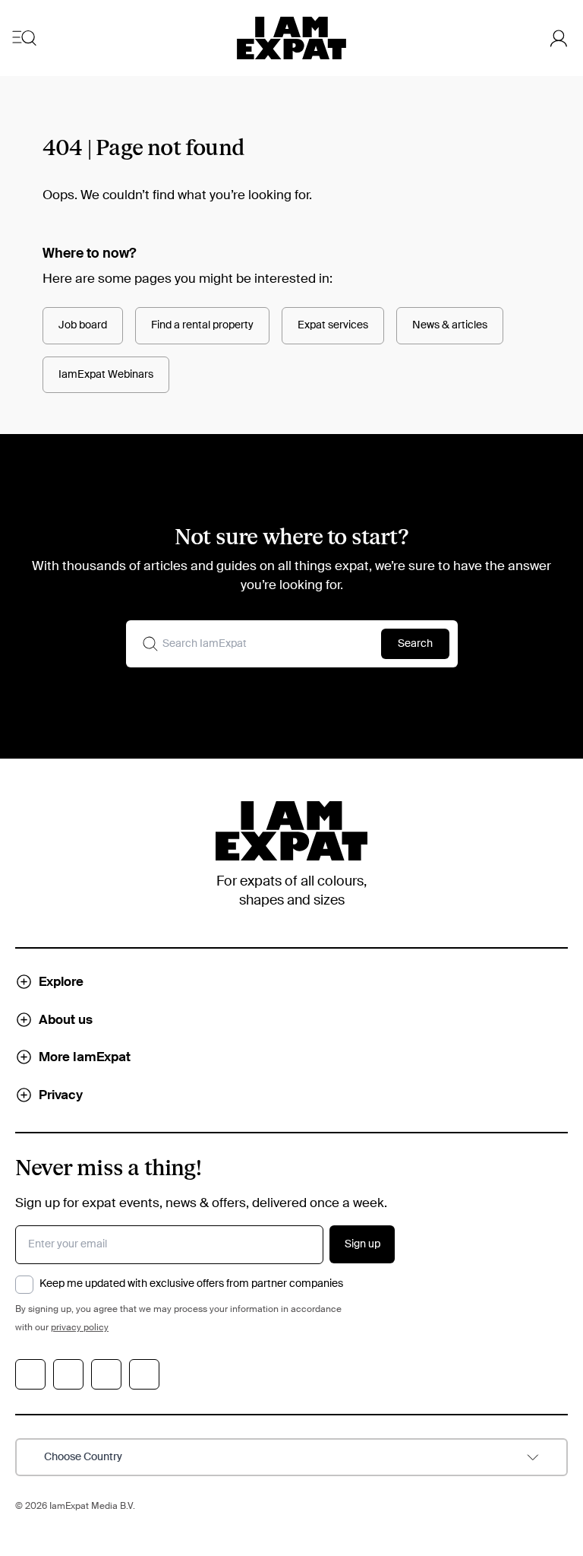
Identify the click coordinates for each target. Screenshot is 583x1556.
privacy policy (80, 1328)
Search (415, 644)
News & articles (449, 325)
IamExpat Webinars (105, 374)
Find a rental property (202, 325)
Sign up (362, 1244)
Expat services (333, 325)
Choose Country (83, 1457)
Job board (82, 325)
